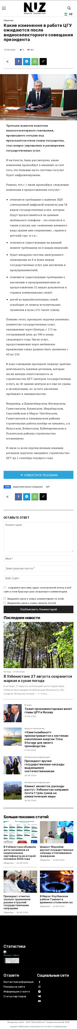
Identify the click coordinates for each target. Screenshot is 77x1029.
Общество (9, 20)
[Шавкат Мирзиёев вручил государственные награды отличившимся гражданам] (57, 832)
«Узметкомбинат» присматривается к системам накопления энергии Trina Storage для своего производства (46, 739)
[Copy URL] (43, 61)
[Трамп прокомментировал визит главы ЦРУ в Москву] (13, 713)
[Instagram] (39, 987)
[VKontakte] (39, 996)
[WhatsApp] (34, 61)
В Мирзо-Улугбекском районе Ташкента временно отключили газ (56, 899)
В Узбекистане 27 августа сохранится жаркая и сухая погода (38, 678)
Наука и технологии (35, 729)
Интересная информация (37, 757)
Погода (7, 672)
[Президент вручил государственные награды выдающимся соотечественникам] (13, 765)
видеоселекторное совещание (28, 486)
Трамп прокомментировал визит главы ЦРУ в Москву (48, 710)
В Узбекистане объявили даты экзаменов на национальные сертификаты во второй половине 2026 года (20, 852)
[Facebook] (18, 61)
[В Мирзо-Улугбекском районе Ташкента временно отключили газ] (57, 882)
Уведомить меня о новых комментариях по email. (35, 598)
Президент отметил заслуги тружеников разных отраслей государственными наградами (17, 902)
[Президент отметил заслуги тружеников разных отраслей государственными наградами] (20, 882)
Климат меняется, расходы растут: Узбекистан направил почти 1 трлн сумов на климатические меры (46, 791)
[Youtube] (39, 1001)
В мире (28, 705)
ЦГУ (48, 486)
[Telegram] (26, 61)
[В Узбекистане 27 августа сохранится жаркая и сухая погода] (38, 645)
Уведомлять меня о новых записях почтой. (32, 603)
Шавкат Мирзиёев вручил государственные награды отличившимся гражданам (56, 851)
